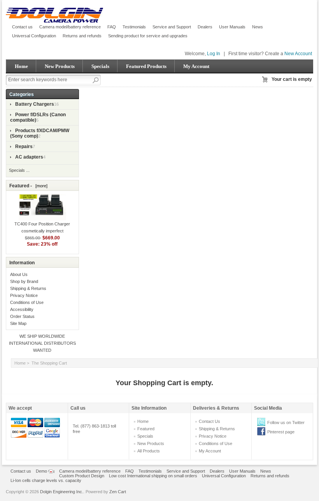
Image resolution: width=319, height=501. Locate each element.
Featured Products (146, 66)
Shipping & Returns (28, 288)
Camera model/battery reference (70, 26)
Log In (213, 53)
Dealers (205, 26)
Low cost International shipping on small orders (153, 475)
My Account (196, 66)
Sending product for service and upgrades (148, 35)
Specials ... (19, 170)
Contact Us (209, 421)
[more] (40, 185)
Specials (100, 66)
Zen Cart (117, 491)
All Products (148, 451)
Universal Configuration (34, 35)
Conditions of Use (27, 302)
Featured (145, 428)
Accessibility (21, 309)
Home (21, 66)
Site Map (18, 323)
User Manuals (232, 26)
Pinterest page (280, 431)
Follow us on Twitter (286, 422)
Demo (42, 471)
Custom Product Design (81, 475)
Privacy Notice (24, 295)
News (257, 26)
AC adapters (29, 157)
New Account (298, 53)
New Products (60, 66)
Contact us (22, 26)
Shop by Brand (24, 281)
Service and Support (171, 26)
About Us (19, 274)
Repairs (24, 146)
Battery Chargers (34, 104)
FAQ (111, 26)
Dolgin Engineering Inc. (61, 491)
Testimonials (134, 26)
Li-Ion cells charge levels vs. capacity (46, 480)
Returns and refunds (82, 35)
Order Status (22, 316)
